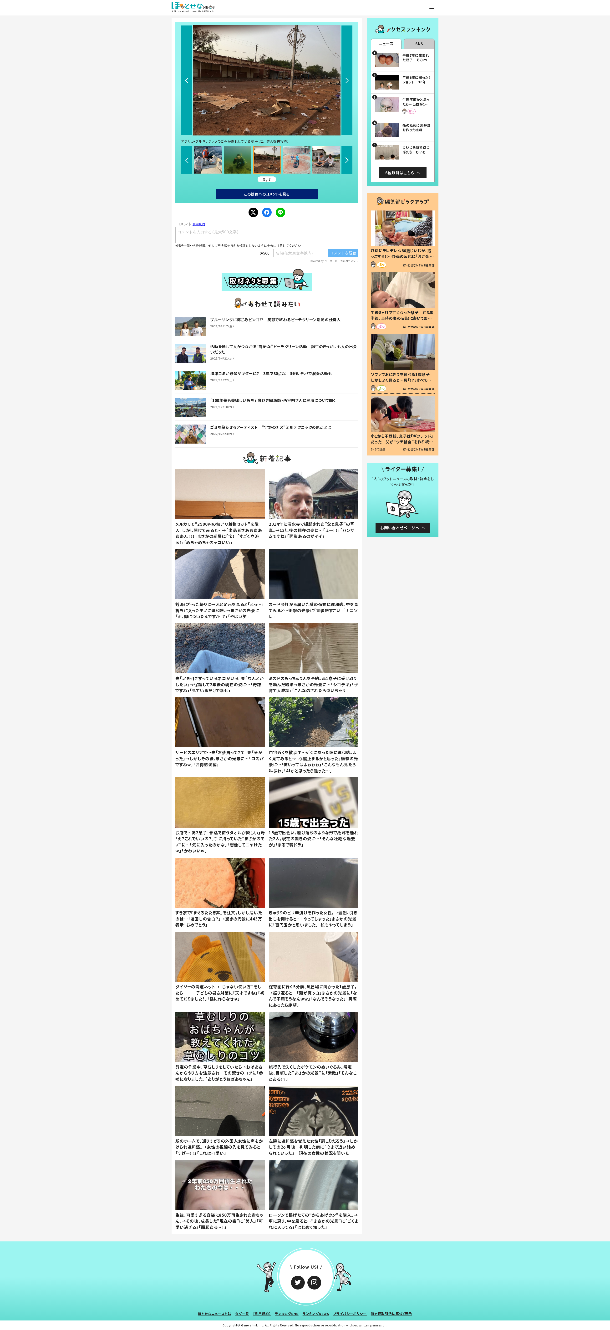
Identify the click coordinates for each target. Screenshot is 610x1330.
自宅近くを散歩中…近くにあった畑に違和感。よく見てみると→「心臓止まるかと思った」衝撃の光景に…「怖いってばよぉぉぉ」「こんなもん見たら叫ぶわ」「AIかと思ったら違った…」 (313, 761)
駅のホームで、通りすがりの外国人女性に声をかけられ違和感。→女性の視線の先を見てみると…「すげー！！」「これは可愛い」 (220, 1147)
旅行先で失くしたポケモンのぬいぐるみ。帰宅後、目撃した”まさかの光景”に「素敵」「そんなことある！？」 (312, 1073)
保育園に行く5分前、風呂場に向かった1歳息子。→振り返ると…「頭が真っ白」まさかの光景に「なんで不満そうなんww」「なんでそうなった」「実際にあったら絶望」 (313, 996)
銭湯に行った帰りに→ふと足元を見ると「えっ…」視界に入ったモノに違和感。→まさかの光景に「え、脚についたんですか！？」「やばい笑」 (219, 610)
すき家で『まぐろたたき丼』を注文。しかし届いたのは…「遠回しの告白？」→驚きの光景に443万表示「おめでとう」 (218, 919)
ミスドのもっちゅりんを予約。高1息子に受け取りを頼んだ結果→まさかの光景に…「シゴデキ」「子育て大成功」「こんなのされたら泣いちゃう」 (313, 684)
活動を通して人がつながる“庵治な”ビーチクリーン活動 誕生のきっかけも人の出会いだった (283, 349)
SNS (419, 43)
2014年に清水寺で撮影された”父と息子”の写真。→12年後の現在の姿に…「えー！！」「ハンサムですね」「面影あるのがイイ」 (312, 530)
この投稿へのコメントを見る (267, 193)
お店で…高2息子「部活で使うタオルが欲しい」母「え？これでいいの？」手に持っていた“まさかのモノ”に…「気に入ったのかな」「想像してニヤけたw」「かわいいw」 (220, 842)
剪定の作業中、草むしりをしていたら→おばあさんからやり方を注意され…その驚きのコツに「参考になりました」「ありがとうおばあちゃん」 (219, 1073)
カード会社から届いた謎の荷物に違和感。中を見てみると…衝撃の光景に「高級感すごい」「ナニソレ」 (313, 610)
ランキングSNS (287, 1313)
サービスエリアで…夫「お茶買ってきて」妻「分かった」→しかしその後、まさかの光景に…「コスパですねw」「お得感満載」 (219, 758)
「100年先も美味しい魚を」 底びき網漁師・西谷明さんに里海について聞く (273, 400)
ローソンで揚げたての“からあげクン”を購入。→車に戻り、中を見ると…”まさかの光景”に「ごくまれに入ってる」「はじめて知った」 (313, 1221)
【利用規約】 (262, 1313)
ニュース (386, 43)
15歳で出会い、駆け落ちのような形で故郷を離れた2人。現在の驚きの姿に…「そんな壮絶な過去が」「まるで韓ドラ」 (313, 839)
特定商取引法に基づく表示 (391, 1313)
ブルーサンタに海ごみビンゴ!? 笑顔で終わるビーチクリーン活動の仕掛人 (275, 319)
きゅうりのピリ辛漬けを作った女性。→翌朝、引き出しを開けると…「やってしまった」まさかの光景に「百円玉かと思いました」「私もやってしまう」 (313, 919)
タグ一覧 (242, 1313)
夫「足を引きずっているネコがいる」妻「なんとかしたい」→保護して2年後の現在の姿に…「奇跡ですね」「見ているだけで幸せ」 (219, 684)
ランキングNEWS (316, 1313)
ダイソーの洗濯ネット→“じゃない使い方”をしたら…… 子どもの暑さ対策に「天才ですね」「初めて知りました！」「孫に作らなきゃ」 (219, 993)
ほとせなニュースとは (214, 1313)
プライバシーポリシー (350, 1313)
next (346, 80)
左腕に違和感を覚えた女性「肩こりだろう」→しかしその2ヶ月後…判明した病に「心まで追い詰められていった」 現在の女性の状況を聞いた (313, 1147)
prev (186, 80)
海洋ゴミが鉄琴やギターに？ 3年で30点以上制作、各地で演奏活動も (271, 373)
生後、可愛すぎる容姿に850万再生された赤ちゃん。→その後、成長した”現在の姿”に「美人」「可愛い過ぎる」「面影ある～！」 (219, 1221)
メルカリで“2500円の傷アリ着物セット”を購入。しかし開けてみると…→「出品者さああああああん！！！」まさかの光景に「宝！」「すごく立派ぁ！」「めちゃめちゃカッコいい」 (218, 533)
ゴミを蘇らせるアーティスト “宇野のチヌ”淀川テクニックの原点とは (270, 427)
